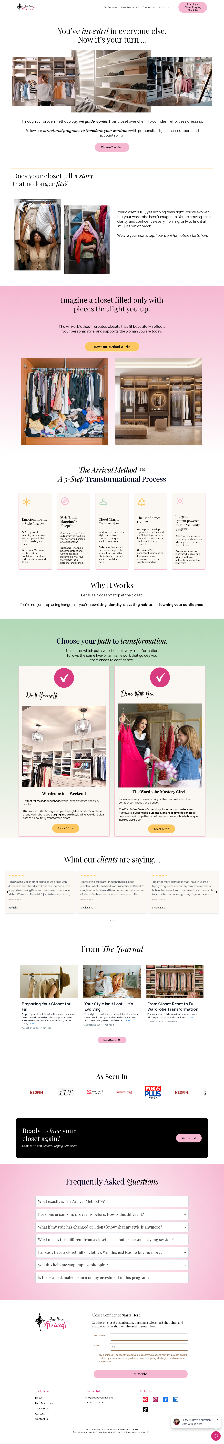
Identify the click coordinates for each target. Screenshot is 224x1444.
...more (32, 1023)
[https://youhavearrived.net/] (26, 7)
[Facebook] (166, 1399)
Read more (14, 899)
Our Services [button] (111, 7)
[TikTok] (145, 1410)
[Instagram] (155, 1399)
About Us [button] (164, 7)
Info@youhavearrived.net (99, 1397)
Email (97, 1345)
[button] (49, 998)
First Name (100, 1335)
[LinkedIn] (176, 1399)
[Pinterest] (145, 1399)
